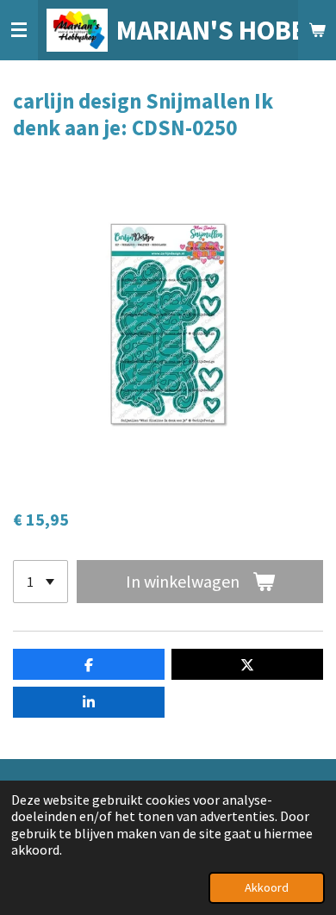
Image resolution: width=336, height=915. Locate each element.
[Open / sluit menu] (19, 30)
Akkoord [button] (267, 887)
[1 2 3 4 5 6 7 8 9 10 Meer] (40, 581)
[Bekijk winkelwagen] (317, 30)
